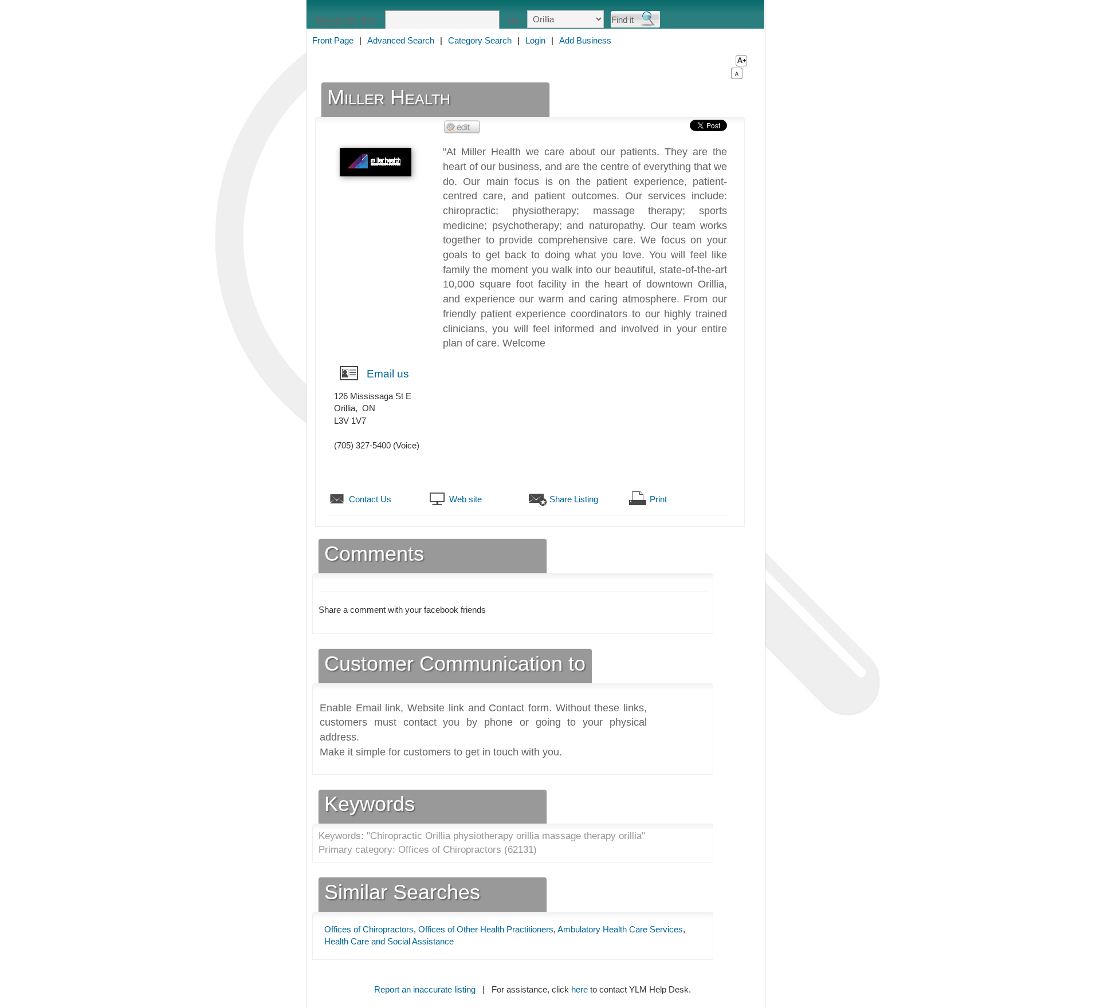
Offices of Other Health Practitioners (485, 929)
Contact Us (370, 499)
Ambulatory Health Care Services (620, 929)
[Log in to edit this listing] (462, 126)
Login (535, 40)
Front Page (332, 40)
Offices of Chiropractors (369, 929)
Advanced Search (400, 40)
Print (658, 499)
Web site (465, 499)
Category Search (480, 40)
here (579, 989)
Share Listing (573, 499)
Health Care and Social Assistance (389, 941)
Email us (388, 374)
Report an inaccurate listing (425, 989)
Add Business (585, 40)
